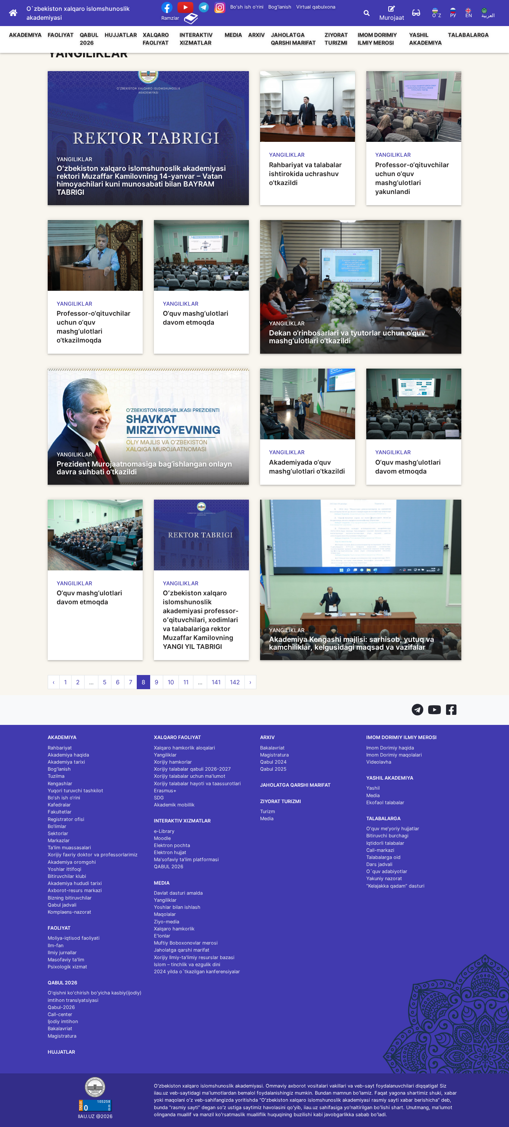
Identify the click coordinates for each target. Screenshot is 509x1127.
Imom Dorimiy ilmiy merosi (377, 39)
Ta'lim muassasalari (69, 847)
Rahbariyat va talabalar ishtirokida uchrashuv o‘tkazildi (305, 174)
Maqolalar (165, 914)
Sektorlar (58, 833)
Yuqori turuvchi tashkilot (75, 790)
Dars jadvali (379, 864)
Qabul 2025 (273, 769)
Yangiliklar (165, 755)
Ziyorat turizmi (336, 39)
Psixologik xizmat (67, 967)
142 (235, 682)
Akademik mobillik (174, 805)
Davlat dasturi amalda (178, 893)
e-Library (164, 831)
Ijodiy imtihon (63, 1021)
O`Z (436, 15)
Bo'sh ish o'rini (246, 7)
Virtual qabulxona (315, 7)
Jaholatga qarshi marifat (293, 39)
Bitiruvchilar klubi (67, 876)
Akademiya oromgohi (72, 862)
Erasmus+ (165, 790)
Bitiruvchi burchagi (387, 835)
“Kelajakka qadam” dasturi (395, 886)
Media (233, 35)
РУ (453, 15)
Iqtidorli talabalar (385, 843)
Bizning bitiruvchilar (70, 898)
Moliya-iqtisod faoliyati (73, 938)
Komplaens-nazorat (69, 912)
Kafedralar (59, 805)
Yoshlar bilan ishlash (177, 907)
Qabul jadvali (62, 905)
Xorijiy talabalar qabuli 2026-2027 (192, 769)
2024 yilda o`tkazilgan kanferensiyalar (197, 971)
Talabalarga (468, 35)
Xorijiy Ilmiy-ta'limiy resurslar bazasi (194, 957)
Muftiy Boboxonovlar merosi (186, 943)
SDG (159, 797)
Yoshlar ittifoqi (64, 869)
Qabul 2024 (273, 762)
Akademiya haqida (68, 755)
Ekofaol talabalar (385, 802)
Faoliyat (61, 35)
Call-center (60, 1014)
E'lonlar (162, 936)
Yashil (373, 788)
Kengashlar (60, 783)
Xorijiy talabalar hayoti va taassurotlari (197, 783)
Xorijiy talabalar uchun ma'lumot (189, 776)
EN (468, 15)
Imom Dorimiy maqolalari (394, 755)
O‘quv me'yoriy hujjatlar (392, 828)
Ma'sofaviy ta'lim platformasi (186, 859)
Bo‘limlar (57, 826)
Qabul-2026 (61, 1007)
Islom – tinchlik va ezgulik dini (187, 964)
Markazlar (59, 840)
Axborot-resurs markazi (75, 890)
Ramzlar (170, 18)
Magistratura (62, 1036)
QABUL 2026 (89, 39)
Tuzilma (56, 776)
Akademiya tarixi (66, 762)
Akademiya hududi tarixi (75, 883)
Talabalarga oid (383, 857)
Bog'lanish (279, 7)
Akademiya (25, 35)
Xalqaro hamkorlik (174, 929)
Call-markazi (380, 850)
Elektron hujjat (170, 852)
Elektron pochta (172, 845)
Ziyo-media (166, 921)
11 (186, 682)
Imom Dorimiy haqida (390, 748)
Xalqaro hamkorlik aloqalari (184, 748)
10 (171, 682)
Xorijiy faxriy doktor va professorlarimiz (92, 854)
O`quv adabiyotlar (386, 871)
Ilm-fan (55, 945)
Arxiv (256, 35)
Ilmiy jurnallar (62, 952)
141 (216, 682)
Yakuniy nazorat (384, 878)
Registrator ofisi (66, 819)
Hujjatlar (121, 35)
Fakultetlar (60, 812)
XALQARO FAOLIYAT (156, 39)
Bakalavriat (60, 1028)
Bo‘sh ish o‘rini (64, 797)
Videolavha (378, 762)
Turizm (267, 811)
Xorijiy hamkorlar (173, 762)
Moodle (162, 838)
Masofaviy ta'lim (66, 959)
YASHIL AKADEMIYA (425, 39)
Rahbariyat (60, 748)
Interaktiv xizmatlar (196, 39)
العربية (488, 15)
